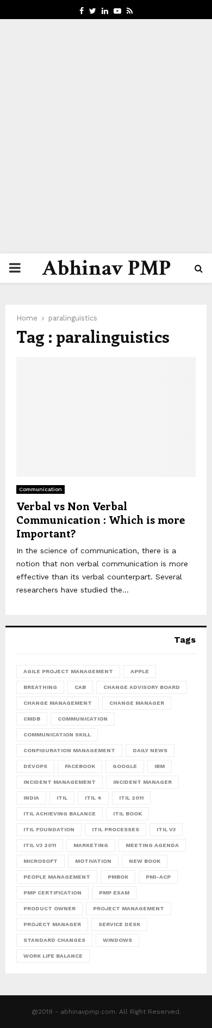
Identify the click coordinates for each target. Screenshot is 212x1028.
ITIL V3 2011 (39, 845)
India (31, 798)
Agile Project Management (68, 671)
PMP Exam (114, 893)
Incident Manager (142, 782)
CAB (80, 687)
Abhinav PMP (106, 268)
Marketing (90, 845)
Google (125, 766)
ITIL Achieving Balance (59, 814)
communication (83, 719)
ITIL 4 (93, 798)
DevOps (35, 766)
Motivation (93, 861)
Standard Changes (54, 940)
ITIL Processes (115, 829)
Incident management (59, 782)
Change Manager (136, 703)
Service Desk (119, 924)
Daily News (150, 750)
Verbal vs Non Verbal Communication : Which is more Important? (100, 519)
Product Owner (49, 908)
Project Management (128, 908)
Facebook (80, 766)
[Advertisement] (106, 136)
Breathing (40, 687)
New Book (144, 861)
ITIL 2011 (131, 798)
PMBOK (118, 877)
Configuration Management (69, 750)
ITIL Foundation (48, 829)
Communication (40, 489)
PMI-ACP (158, 877)
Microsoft (40, 861)
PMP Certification (52, 893)
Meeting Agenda (152, 845)
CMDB (31, 719)
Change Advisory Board (141, 687)
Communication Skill (57, 734)
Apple (139, 671)
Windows (117, 940)
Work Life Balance (53, 956)
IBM (159, 766)
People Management (56, 877)
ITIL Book (127, 814)
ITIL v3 (166, 829)
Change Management (57, 703)
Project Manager (52, 924)
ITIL (62, 798)
